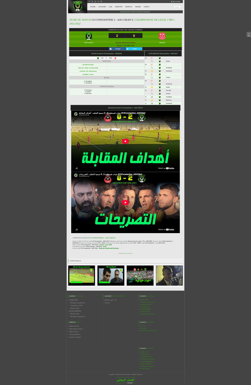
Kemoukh (82, 71)
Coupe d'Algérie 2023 (147, 361)
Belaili (96, 68)
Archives (107, 303)
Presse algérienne (75, 334)
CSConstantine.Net (128, 253)
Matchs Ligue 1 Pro (111, 300)
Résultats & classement (77, 303)
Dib (87, 71)
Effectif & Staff (74, 308)
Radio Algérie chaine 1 (76, 329)
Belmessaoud (93, 71)
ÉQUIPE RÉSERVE (75, 311)
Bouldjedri (86, 74)
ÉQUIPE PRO (73, 300)
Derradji (91, 68)
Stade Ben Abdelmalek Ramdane (125, 42)
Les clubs (142, 326)
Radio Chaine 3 (74, 332)
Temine (92, 74)
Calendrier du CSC (76, 305)
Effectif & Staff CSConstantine (148, 330)
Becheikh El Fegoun (88, 64)
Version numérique (75, 337)
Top (249, 36)
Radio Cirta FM (74, 326)
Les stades (143, 328)
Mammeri (81, 68)
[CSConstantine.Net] (78, 6)
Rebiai (87, 68)
